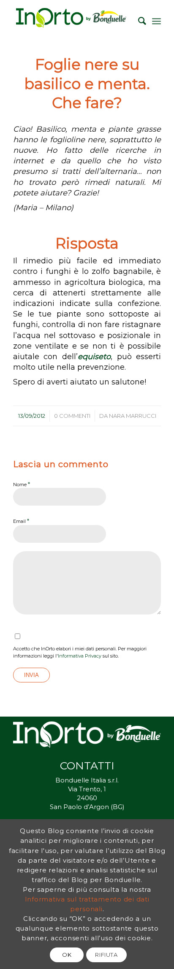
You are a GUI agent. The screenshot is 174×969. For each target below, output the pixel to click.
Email (21, 520)
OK (66, 954)
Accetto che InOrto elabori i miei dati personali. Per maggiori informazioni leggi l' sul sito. (80, 652)
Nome (21, 484)
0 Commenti (72, 415)
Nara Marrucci (132, 415)
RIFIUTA (106, 954)
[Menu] (156, 21)
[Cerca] (138, 21)
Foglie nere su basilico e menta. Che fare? (87, 83)
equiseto (94, 356)
